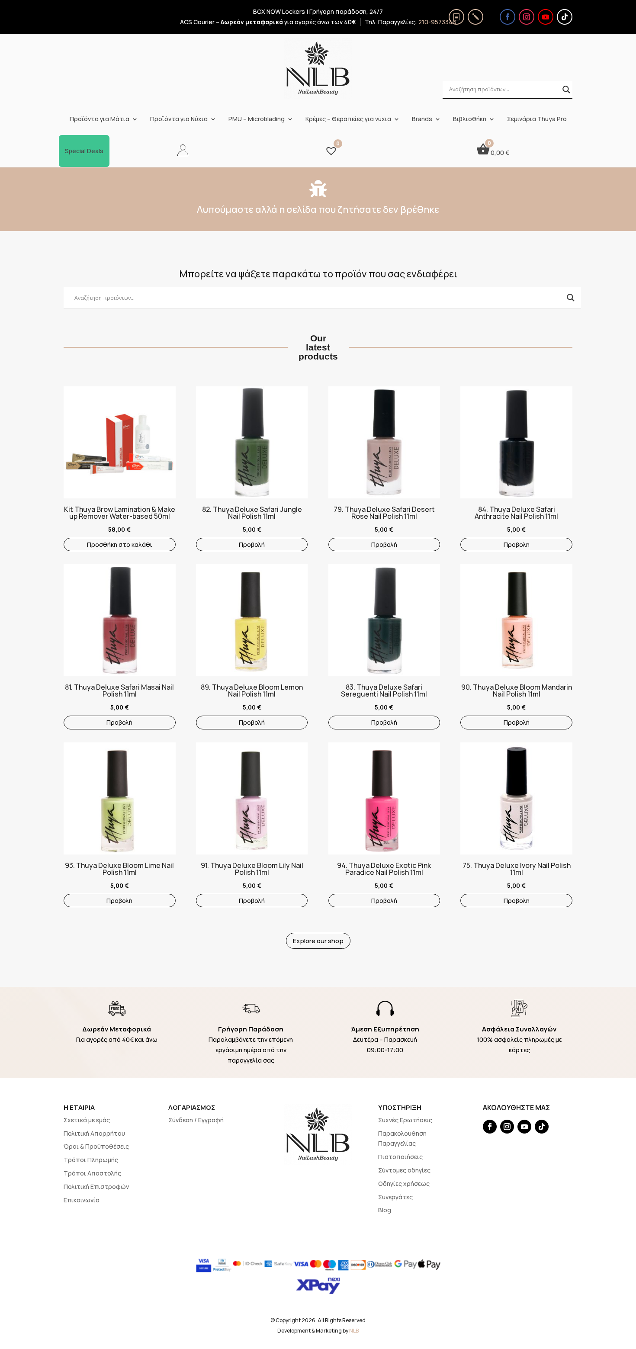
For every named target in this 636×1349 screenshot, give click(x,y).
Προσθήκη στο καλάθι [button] (119, 544)
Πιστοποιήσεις (400, 1157)
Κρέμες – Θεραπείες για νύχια (348, 119)
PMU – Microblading (256, 119)
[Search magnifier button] (566, 90)
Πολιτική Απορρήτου (94, 1133)
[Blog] (475, 17)
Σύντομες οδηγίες (404, 1170)
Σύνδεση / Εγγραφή (196, 1120)
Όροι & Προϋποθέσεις (96, 1146)
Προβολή (252, 544)
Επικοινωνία (82, 1200)
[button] (68, 432)
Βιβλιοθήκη (469, 119)
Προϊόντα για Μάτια (99, 119)
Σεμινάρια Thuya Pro (537, 119)
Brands (422, 119)
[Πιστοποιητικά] (456, 17)
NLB (354, 1330)
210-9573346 (437, 22)
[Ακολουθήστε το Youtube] (545, 17)
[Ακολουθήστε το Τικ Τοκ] (564, 17)
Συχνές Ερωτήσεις (405, 1120)
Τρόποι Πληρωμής (91, 1160)
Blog (384, 1210)
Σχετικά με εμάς (87, 1120)
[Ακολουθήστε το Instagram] (526, 17)
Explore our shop (318, 940)
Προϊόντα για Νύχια (179, 119)
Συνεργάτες (395, 1197)
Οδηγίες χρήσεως (404, 1183)
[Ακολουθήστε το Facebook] (507, 17)
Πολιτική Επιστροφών (96, 1186)
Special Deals (84, 151)
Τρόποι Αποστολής (92, 1173)
